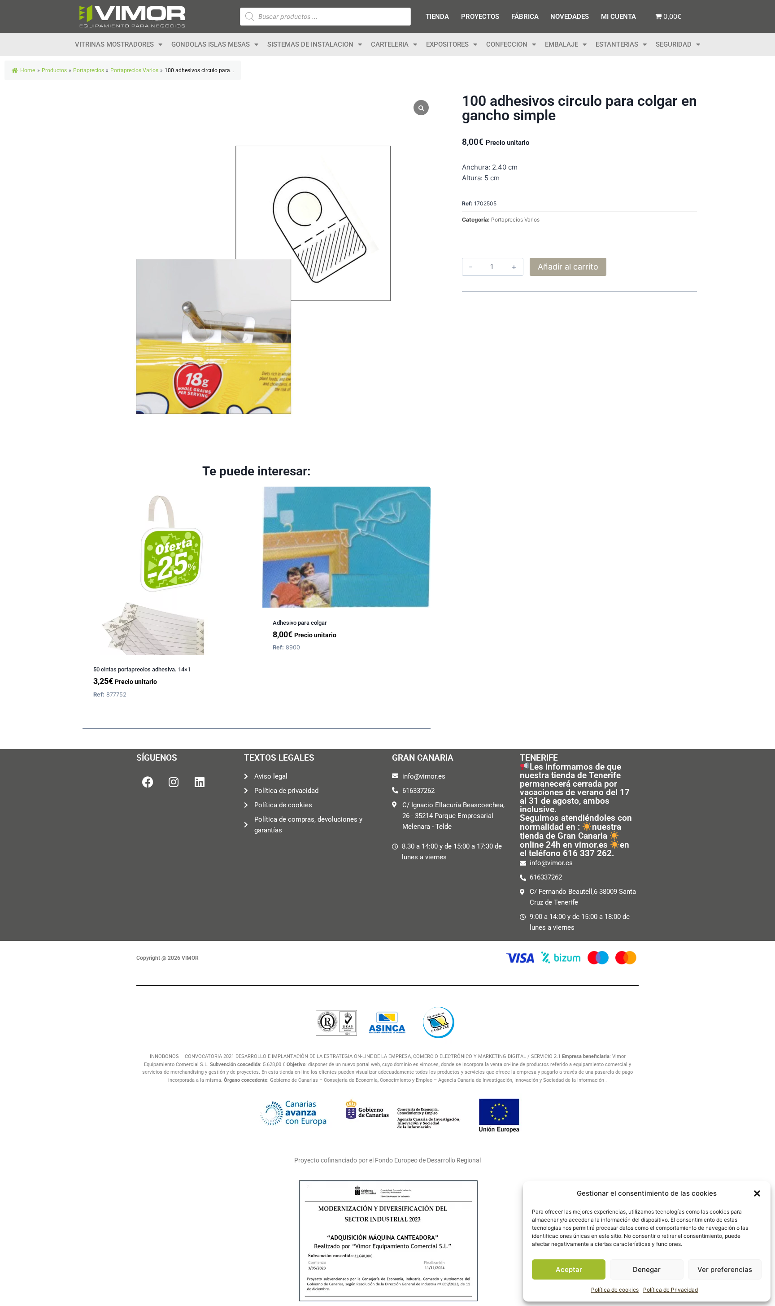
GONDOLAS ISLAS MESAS (210, 44)
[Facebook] (147, 782)
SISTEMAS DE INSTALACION (310, 44)
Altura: (472, 178)
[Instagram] (173, 782)
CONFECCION (506, 44)
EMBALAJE (561, 44)
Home (27, 70)
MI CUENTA (618, 17)
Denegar (647, 1269)
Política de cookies (615, 1289)
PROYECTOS (480, 17)
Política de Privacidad (670, 1289)
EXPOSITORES (447, 44)
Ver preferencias (724, 1269)
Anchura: (476, 167)
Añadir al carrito (568, 266)
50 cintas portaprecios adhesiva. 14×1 (142, 669)
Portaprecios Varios (515, 219)
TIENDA (437, 17)
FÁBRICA (525, 17)
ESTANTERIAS (617, 44)
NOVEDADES (569, 17)
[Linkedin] (199, 782)
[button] (757, 1193)
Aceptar (569, 1269)
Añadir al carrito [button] (300, 675)
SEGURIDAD (674, 44)
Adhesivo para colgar (300, 622)
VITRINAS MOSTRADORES (114, 44)
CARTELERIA (390, 44)
